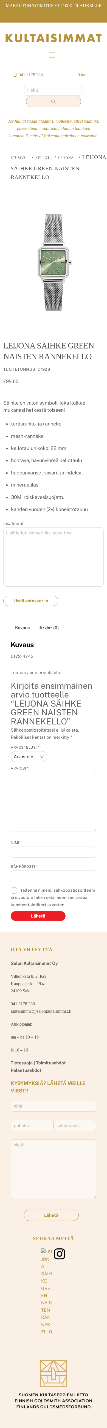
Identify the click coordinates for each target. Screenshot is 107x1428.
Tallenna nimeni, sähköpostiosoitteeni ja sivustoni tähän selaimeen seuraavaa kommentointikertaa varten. (53, 897)
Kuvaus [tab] (22, 627)
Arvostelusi (25, 747)
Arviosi (20, 768)
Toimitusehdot (51, 1062)
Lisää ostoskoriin (30, 600)
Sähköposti (24, 866)
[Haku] (53, 101)
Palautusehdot (26, 1070)
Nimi (16, 843)
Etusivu (19, 158)
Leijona (66, 158)
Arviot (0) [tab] (49, 627)
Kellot (42, 158)
